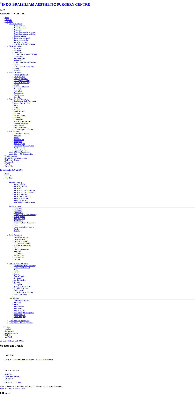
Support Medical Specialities (19, 152)
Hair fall (16, 138)
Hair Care (17, 136)
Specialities (9, 22)
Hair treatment (19, 140)
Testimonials (9, 162)
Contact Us (9, 166)
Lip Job (16, 85)
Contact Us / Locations (13, 382)
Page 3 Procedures (20, 127)
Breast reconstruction (21, 40)
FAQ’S (7, 164)
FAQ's (11, 170)
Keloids (16, 109)
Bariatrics (17, 71)
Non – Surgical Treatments (18, 99)
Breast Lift (17, 30)
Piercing (16, 107)
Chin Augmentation (21, 79)
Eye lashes (17, 113)
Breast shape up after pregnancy (25, 32)
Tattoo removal (19, 125)
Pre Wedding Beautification (23, 129)
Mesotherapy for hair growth (24, 146)
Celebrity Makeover (21, 123)
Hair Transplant (19, 144)
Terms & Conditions (7, 388)
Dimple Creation (19, 111)
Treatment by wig (20, 150)
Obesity (16, 68)
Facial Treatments (15, 73)
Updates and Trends (12, 160)
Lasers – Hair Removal (22, 103)
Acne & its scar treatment (22, 121)
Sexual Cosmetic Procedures (24, 66)
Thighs (16, 64)
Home (7, 18)
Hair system (18, 142)
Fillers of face (18, 119)
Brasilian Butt (18, 60)
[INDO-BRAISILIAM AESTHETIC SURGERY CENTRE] (45, 4)
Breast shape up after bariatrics (24, 34)
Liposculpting (18, 50)
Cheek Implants (19, 77)
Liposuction (18, 48)
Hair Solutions (14, 132)
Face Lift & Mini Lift (21, 87)
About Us (8, 20)
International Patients (12, 376)
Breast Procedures (15, 24)
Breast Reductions (20, 28)
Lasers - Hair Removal (22, 268)
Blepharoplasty (19, 93)
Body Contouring (15, 46)
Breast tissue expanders (22, 38)
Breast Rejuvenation (21, 42)
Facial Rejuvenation (21, 75)
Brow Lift (17, 89)
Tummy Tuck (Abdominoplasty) (25, 54)
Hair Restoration (19, 148)
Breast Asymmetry (20, 36)
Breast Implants (19, 26)
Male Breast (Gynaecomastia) (24, 44)
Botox (16, 105)
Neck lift (17, 97)
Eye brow (17, 117)
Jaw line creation (20, 115)
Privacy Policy (20, 388)
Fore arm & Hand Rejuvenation (25, 62)
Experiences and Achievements (16, 158)
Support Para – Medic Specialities (21, 154)
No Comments (48, 359)
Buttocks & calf (19, 58)
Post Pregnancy (19, 56)
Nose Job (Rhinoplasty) (22, 83)
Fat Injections (18, 52)
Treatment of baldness (21, 134)
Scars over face (19, 95)
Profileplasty (18, 91)
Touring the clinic (11, 156)
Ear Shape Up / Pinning (22, 81)
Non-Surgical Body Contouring (25, 101)
